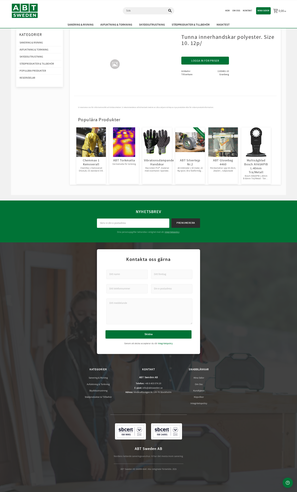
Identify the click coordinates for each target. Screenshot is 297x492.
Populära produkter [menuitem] (33, 70)
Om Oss (199, 384)
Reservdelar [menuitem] (27, 77)
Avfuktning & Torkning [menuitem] (116, 25)
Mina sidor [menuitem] (263, 10)
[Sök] (168, 10)
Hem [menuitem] (227, 10)
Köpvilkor (199, 397)
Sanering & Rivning (98, 377)
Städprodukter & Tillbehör (98, 397)
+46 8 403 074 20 (153, 383)
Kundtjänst (199, 390)
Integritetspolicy (165, 343)
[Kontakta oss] (288, 483)
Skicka (148, 334)
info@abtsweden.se (152, 388)
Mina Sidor (199, 377)
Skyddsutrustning (98, 390)
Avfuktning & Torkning (98, 384)
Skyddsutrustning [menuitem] (152, 25)
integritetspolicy (172, 232)
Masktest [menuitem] (223, 25)
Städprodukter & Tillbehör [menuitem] (191, 25)
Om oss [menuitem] (236, 10)
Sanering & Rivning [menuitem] (81, 25)
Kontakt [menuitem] (247, 10)
